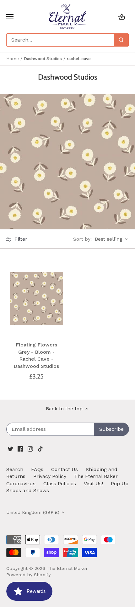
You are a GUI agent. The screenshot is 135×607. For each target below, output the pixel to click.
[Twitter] (10, 448)
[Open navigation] (10, 16)
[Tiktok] (40, 448)
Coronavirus (20, 483)
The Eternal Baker (96, 476)
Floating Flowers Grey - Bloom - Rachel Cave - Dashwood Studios (36, 355)
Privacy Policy (49, 476)
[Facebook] (20, 448)
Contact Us (64, 469)
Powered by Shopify (28, 574)
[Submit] (121, 40)
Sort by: (82, 239)
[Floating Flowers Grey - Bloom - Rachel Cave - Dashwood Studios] (36, 298)
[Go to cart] (122, 16)
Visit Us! (93, 483)
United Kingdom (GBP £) (32, 512)
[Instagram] (30, 448)
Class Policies (59, 483)
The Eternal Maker (67, 568)
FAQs (37, 469)
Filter (20, 239)
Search (14, 469)
